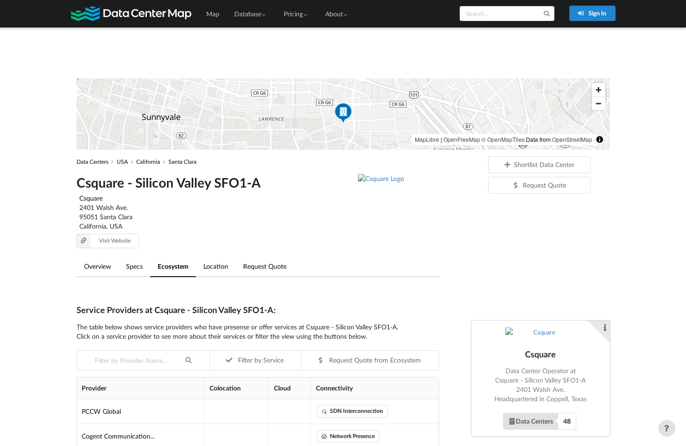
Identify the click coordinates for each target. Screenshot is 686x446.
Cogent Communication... (118, 436)
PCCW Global (101, 411)
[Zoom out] (598, 103)
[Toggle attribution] (599, 139)
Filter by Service (260, 360)
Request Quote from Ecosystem (374, 360)
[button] (343, 114)
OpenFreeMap (461, 139)
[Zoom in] (598, 90)
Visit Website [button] (115, 240)
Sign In (596, 13)
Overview (97, 266)
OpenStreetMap (572, 139)
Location (215, 266)
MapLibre (427, 139)
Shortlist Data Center (544, 164)
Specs (134, 266)
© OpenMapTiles (503, 139)
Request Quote (265, 266)
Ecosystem (173, 266)
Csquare (91, 198)
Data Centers (534, 421)
